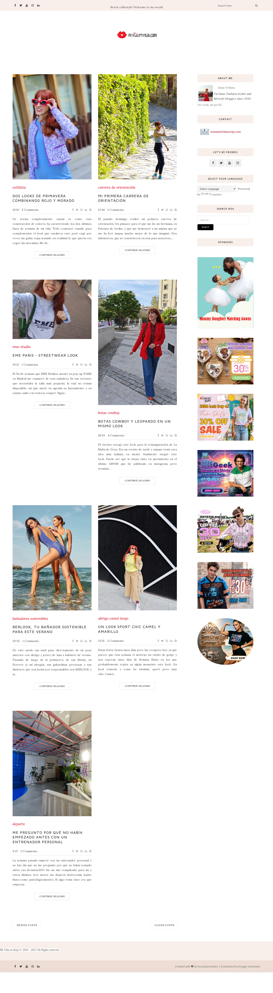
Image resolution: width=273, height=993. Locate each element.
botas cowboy (109, 413)
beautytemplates (207, 966)
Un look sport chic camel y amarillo (129, 629)
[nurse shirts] (225, 383)
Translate (215, 194)
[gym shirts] (225, 664)
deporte (19, 824)
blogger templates (249, 966)
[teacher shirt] (225, 439)
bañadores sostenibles (30, 618)
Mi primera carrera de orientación (123, 198)
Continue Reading (52, 254)
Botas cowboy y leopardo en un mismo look (134, 423)
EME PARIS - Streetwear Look (45, 355)
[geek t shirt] (225, 495)
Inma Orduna (226, 87)
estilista (19, 187)
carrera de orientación (116, 187)
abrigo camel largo (113, 618)
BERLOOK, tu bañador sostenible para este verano (50, 629)
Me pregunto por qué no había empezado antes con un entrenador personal (48, 837)
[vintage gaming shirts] (225, 608)
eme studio (22, 347)
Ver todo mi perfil (209, 105)
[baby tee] (225, 551)
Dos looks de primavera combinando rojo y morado (44, 198)
